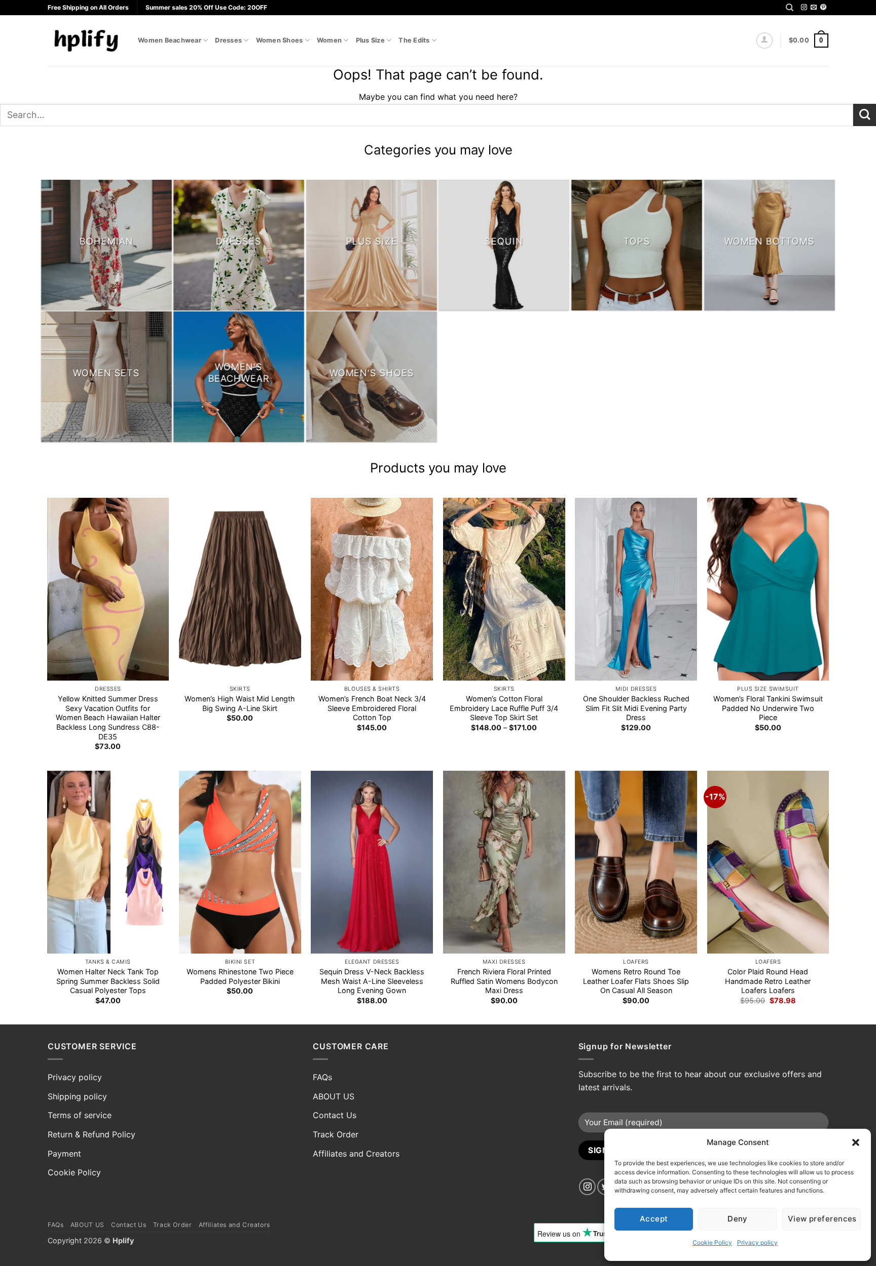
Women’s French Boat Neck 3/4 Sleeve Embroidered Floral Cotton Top (372, 708)
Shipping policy (77, 1096)
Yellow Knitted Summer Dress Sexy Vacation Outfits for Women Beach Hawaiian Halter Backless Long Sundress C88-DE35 (108, 717)
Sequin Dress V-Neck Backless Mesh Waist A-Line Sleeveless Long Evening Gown (371, 981)
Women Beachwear (169, 40)
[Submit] (864, 115)
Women (329, 40)
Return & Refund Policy (91, 1134)
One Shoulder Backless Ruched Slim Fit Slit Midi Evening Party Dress (636, 708)
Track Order (335, 1134)
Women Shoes (279, 40)
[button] (856, 1142)
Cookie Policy (712, 1242)
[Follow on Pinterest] (823, 7)
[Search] (789, 8)
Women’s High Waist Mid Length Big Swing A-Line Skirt (240, 703)
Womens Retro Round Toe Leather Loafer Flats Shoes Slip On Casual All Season (636, 981)
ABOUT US (333, 1096)
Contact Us (334, 1115)
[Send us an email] (814, 7)
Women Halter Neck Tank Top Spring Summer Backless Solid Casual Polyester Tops (108, 981)
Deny (737, 1218)
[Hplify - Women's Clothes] (85, 40)
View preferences (822, 1218)
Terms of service (80, 1115)
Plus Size (370, 40)
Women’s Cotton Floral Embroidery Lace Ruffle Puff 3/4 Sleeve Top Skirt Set (504, 708)
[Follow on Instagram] (804, 7)
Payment (64, 1154)
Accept (654, 1218)
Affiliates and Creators (356, 1154)
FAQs (322, 1077)
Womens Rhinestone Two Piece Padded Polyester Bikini (240, 976)
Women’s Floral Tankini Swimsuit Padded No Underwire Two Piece (768, 708)
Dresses (228, 40)
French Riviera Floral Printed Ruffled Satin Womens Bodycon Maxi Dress (504, 981)
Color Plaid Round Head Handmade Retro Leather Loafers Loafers (768, 981)
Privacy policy (757, 1242)
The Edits (413, 40)
